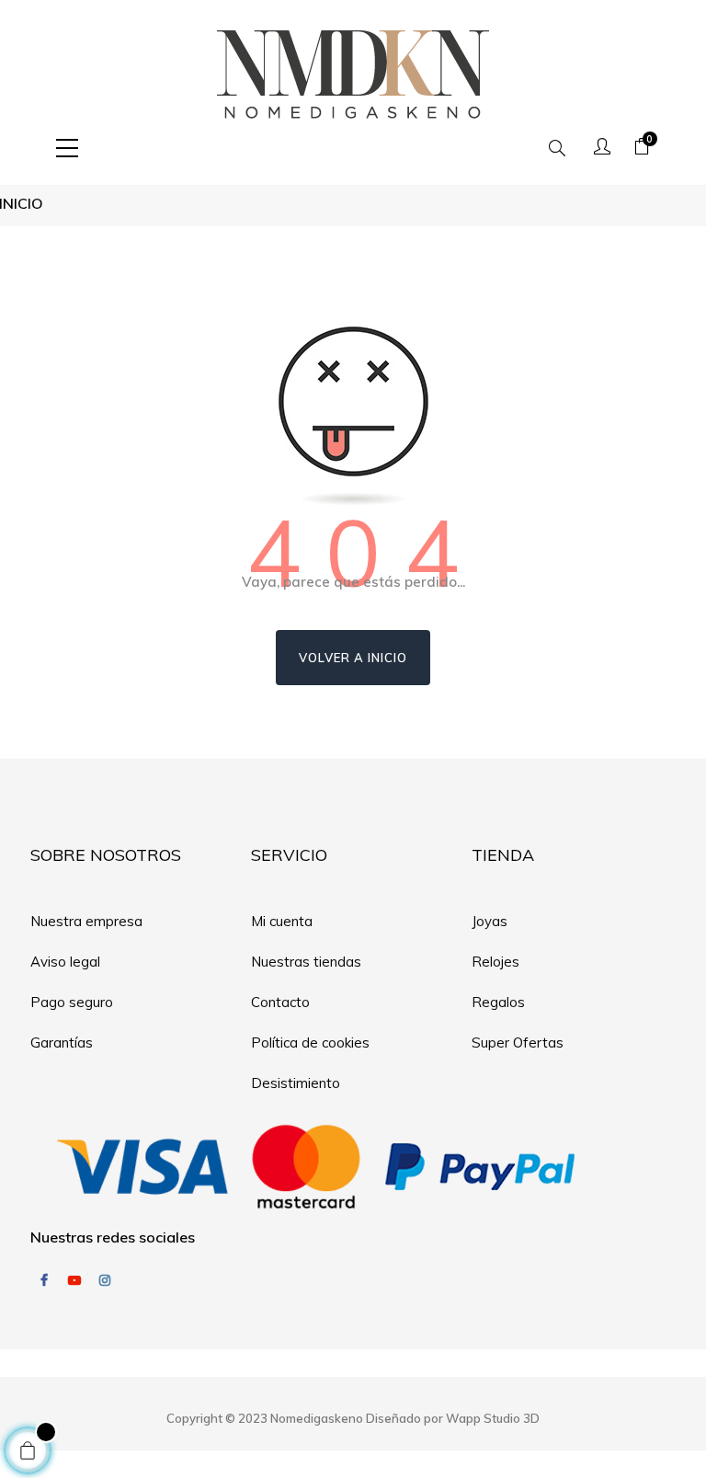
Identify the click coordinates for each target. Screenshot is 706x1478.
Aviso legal (65, 961)
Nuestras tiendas (306, 961)
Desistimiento (295, 1083)
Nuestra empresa (86, 921)
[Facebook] (44, 1280)
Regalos (498, 1002)
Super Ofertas (518, 1042)
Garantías (61, 1042)
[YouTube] (74, 1280)
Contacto (280, 1002)
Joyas (489, 921)
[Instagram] (105, 1280)
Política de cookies (310, 1042)
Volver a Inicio (353, 657)
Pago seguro (71, 1002)
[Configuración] (602, 148)
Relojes (495, 961)
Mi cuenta (282, 921)
